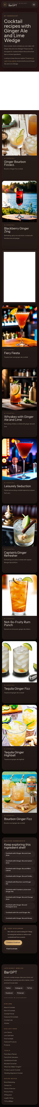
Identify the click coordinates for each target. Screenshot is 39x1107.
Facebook (9, 993)
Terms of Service (9, 1088)
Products (7, 1045)
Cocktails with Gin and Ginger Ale (18, 912)
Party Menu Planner (10, 1054)
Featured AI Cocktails (11, 1017)
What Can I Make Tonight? (12, 1067)
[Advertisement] (19, 91)
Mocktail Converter (10, 1063)
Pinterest (20, 993)
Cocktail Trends (9, 1014)
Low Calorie (8, 1032)
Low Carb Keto (9, 1035)
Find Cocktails (11, 949)
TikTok (29, 988)
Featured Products (10, 1042)
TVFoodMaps (8, 1101)
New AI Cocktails (9, 1010)
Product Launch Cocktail (12, 1070)
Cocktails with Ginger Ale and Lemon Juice (19, 862)
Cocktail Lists (8, 1020)
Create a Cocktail (13, 942)
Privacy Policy (8, 1092)
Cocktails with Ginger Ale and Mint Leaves (18, 869)
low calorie (12, 61)
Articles (6, 1023)
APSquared (8, 1095)
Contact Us (7, 1085)
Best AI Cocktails (9, 1007)
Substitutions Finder (10, 1060)
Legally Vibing (8, 1098)
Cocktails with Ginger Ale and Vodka (19, 876)
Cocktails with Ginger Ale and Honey (19, 918)
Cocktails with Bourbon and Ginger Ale (18, 883)
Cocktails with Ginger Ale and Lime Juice (18, 854)
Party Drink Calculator (11, 1057)
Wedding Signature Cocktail (13, 1073)
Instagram (18, 988)
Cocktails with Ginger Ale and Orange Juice (19, 898)
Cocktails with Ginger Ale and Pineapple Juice (16, 906)
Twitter (8, 988)
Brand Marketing (9, 1082)
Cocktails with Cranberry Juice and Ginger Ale (18, 890)
